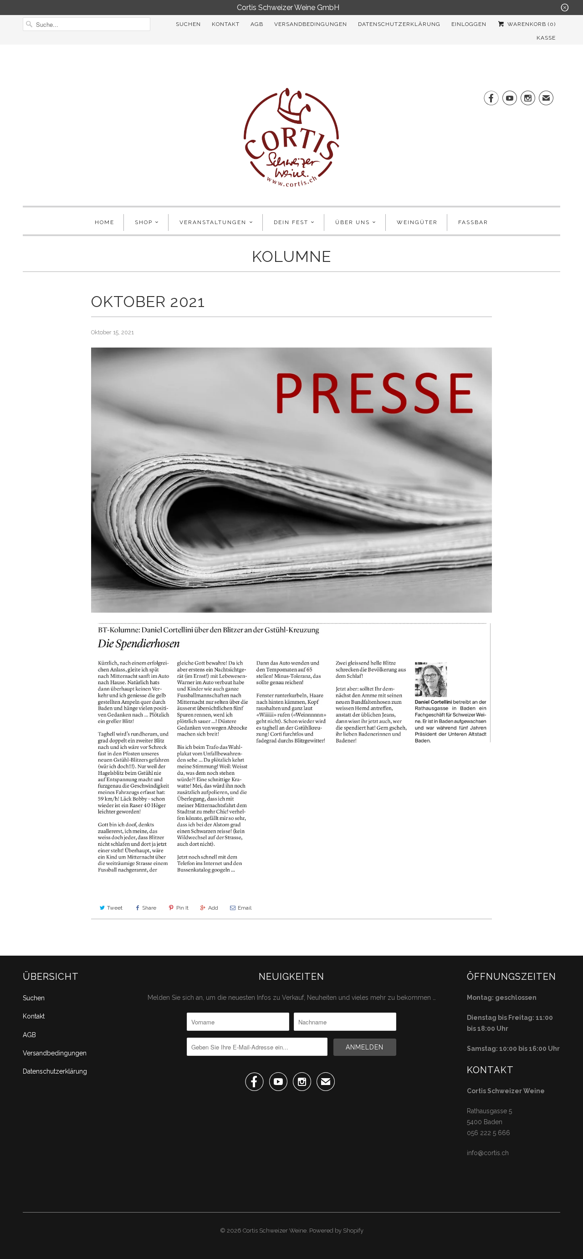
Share (149, 908)
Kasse (546, 38)
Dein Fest (291, 222)
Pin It (182, 908)
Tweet (115, 908)
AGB (257, 24)
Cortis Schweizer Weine (275, 1230)
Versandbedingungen (310, 24)
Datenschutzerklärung (399, 24)
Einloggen (468, 24)
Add (213, 908)
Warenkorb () (531, 24)
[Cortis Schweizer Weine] (291, 142)
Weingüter (417, 222)
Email (244, 908)
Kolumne (291, 256)
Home (104, 222)
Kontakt (226, 24)
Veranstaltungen (212, 222)
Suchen (188, 24)
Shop (144, 222)
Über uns (352, 222)
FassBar (473, 222)
